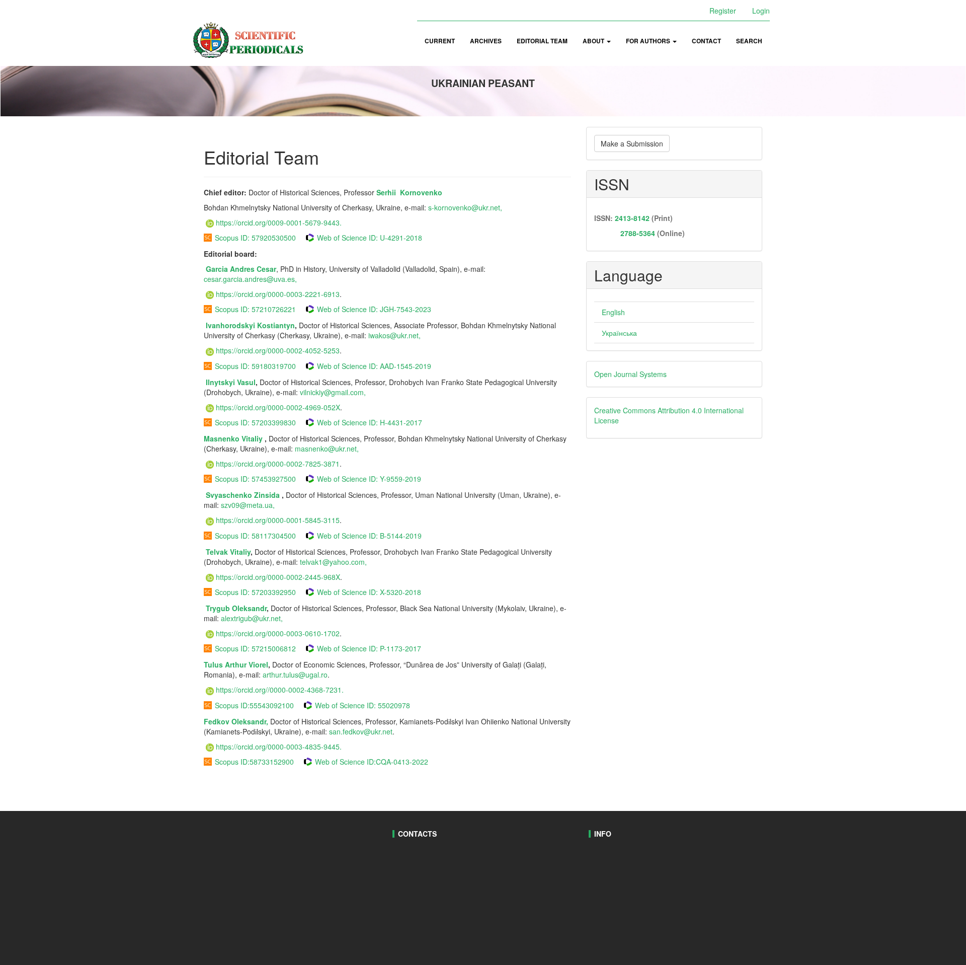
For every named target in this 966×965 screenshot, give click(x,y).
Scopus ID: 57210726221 (255, 309)
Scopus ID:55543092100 (254, 705)
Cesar (266, 269)
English (613, 312)
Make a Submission (632, 143)
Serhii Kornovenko (409, 192)
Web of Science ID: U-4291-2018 (369, 238)
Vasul (246, 382)
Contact (706, 41)
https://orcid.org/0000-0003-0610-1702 (278, 633)
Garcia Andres (230, 269)
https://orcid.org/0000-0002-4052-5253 (278, 350)
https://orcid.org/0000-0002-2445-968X (278, 577)
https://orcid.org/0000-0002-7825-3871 (278, 464)
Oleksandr (249, 608)
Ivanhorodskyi (231, 325)
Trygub (218, 608)
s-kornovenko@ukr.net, (465, 207)
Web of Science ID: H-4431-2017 (369, 422)
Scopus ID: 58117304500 (255, 536)
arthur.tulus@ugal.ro (295, 675)
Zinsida (267, 495)
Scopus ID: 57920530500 (255, 238)
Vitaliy (253, 438)
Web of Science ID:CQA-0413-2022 (371, 762)
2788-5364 (636, 233)
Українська (619, 333)
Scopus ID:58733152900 (254, 762)
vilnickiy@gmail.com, (333, 392)
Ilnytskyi (220, 382)
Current (440, 41)
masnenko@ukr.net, (327, 448)
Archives (486, 41)
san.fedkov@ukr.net (360, 731)
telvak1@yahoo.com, (332, 562)
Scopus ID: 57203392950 (255, 592)
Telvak (217, 552)
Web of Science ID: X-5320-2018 (369, 592)
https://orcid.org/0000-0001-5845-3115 (278, 520)
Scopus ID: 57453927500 (255, 479)
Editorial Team (542, 41)
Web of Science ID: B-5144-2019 (369, 536)
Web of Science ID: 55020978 (362, 705)
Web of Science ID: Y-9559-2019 (369, 479)
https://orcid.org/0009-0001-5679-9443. (279, 222)
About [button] (594, 41)
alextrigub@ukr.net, (252, 618)
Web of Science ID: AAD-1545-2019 (374, 366)
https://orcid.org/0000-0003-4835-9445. (279, 746)
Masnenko (223, 438)
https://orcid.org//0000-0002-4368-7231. (280, 690)
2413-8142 (632, 218)
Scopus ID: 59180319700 (255, 366)
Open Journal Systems (630, 374)
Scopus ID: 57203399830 (255, 422)
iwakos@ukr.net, (394, 335)
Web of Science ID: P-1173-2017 (369, 648)
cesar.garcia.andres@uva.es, (251, 279)
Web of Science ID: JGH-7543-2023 (374, 309)
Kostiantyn (276, 325)
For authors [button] (649, 41)
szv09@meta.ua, (248, 505)
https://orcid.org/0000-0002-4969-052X (278, 407)
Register (722, 11)
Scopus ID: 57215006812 (255, 648)
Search (749, 41)
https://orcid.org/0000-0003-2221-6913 (278, 294)
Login (761, 11)
